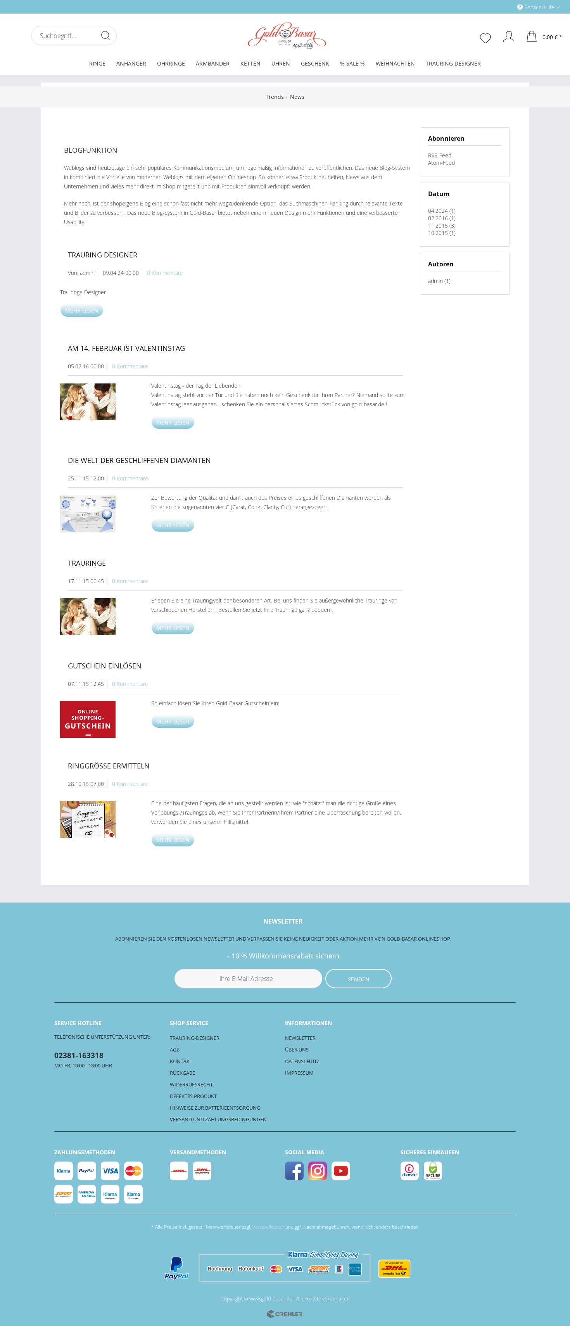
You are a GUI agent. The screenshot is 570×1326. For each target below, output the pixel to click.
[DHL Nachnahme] (202, 1171)
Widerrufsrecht (191, 1084)
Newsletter (300, 1037)
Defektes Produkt (193, 1096)
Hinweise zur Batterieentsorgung (215, 1107)
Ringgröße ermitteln (109, 765)
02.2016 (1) (442, 218)
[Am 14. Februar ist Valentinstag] (95, 401)
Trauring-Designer (194, 1037)
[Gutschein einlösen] (95, 719)
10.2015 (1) (442, 233)
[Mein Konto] (505, 36)
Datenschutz (302, 1061)
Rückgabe (182, 1072)
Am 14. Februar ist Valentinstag (126, 348)
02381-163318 (79, 1055)
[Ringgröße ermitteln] (95, 819)
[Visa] (110, 1171)
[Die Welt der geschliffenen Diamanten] (95, 514)
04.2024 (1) (442, 210)
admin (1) (439, 281)
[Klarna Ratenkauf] (110, 1194)
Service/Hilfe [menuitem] (539, 7)
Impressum (299, 1072)
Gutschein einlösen (105, 665)
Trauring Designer (102, 254)
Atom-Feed (441, 162)
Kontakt (181, 1061)
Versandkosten (268, 1227)
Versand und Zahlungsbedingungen (218, 1119)
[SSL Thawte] (410, 1171)
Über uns (297, 1049)
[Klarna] (64, 1171)
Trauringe (87, 563)
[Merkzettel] (486, 37)
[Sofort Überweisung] (64, 1194)
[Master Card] (133, 1171)
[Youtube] (341, 1171)
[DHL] (179, 1171)
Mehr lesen (81, 310)
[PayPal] (87, 1171)
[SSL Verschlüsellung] (433, 1171)
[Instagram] (318, 1171)
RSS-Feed (439, 155)
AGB (175, 1049)
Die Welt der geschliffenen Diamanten (139, 460)
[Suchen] (105, 35)
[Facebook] (294, 1171)
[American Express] (87, 1194)
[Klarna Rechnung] (133, 1194)
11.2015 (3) (442, 225)
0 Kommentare (165, 272)
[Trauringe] (95, 616)
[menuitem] (505, 7)
